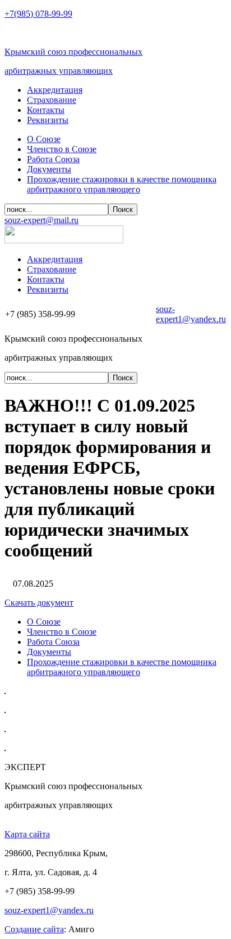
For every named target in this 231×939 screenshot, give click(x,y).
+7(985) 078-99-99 (38, 13)
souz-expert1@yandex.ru (191, 314)
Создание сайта (34, 929)
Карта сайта (27, 834)
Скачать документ (38, 602)
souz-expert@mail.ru (41, 220)
